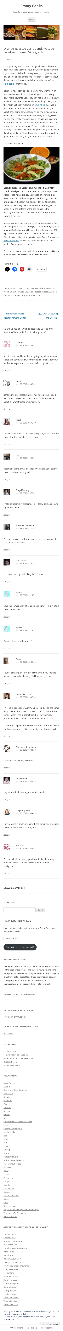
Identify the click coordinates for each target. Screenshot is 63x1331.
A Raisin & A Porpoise (13, 1241)
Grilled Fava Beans (12, 1065)
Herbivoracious (10, 1280)
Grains (7, 1146)
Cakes (6, 1104)
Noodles (7, 1167)
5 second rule (10, 1237)
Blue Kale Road (10, 1244)
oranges (16, 295)
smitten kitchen (10, 1294)
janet (18, 381)
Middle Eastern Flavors (14, 1160)
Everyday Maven (11, 1269)
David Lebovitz (10, 1255)
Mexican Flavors (11, 1156)
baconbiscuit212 (24, 694)
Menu (31, 19)
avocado (45, 291)
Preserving (8, 1178)
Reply (6, 370)
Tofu (6, 1202)
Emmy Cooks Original (13, 1128)
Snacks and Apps (11, 1195)
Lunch (6, 1153)
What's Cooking (10, 1216)
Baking (7, 1086)
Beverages (8, 1093)
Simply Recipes (10, 1290)
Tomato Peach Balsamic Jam (16, 1054)
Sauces (7, 1192)
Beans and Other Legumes (15, 1090)
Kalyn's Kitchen (10, 1287)
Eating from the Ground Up (15, 1262)
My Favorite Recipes (12, 1163)
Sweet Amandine (11, 1297)
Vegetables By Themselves (16, 1213)
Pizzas (6, 1174)
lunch (9, 295)
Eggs (6, 1125)
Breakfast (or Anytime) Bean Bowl (18, 1058)
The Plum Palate (11, 1304)
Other (6, 1171)
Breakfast (8, 1100)
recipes (24, 295)
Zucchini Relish (10, 1061)
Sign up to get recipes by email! (20, 947)
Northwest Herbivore (27, 746)
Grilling (7, 1149)
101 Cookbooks (10, 1234)
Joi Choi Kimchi (10, 1051)
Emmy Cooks (32, 6)
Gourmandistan (11, 1276)
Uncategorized (10, 1206)
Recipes (34, 288)
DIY (5, 1118)
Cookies (7, 1107)
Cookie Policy (10, 1319)
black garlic (9, 83)
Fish (5, 1135)
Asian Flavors (9, 1083)
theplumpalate (23, 810)
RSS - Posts (8, 1033)
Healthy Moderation (26, 525)
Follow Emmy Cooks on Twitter (18, 1010)
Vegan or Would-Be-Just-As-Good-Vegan (21, 1209)
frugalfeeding (22, 490)
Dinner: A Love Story (12, 1258)
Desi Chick (21, 560)
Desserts (8, 1111)
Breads (7, 1097)
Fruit (5, 1142)
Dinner (7, 1114)
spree (19, 592)
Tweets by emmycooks (15, 1016)
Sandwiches (9, 1188)
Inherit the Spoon (11, 1283)
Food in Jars (9, 1273)
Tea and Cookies (11, 1301)
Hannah (20, 845)
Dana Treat (8, 1251)
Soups (6, 1199)
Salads (42, 288)
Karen (19, 455)
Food (28, 288)
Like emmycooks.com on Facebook (19, 994)
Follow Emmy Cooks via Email (17, 921)
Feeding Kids (9, 1132)
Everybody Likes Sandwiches (16, 1265)
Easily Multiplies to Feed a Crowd (18, 1121)
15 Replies (8, 59)
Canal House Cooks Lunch (15, 1248)
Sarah (19, 419)
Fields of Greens (11, 240)
